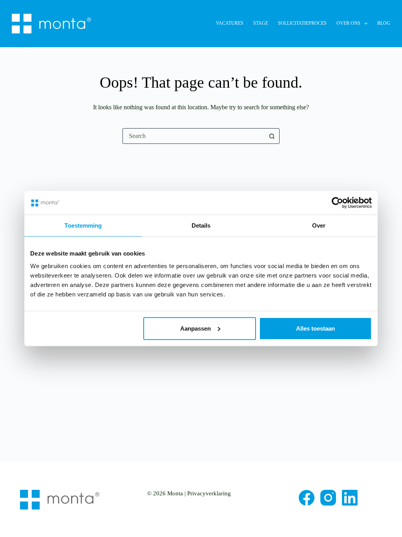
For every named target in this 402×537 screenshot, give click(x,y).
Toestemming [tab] (83, 225)
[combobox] (193, 136)
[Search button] (271, 136)
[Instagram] (328, 498)
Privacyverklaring (209, 493)
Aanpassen (195, 328)
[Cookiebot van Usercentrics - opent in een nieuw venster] (337, 203)
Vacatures (229, 23)
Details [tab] (201, 225)
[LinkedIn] (350, 498)
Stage (260, 23)
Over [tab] (318, 225)
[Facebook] (306, 498)
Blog (383, 23)
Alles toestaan (315, 328)
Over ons (348, 23)
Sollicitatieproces (302, 23)
